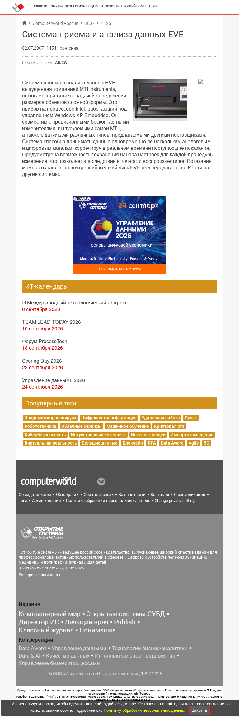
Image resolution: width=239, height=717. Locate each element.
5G (206, 443)
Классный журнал (46, 630)
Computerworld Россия (55, 23)
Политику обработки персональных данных (145, 710)
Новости (40, 6)
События (56, 6)
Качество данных (67, 656)
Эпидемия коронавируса (50, 417)
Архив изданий (46, 500)
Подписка (95, 6)
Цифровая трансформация (109, 417)
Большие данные (100, 443)
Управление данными (79, 648)
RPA (152, 443)
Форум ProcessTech (44, 341)
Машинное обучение (127, 426)
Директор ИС (39, 622)
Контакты (160, 494)
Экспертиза (75, 6)
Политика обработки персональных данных (108, 500)
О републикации (189, 494)
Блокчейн (133, 443)
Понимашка (97, 630)
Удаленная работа (161, 417)
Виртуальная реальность (51, 443)
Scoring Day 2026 (42, 360)
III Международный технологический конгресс (75, 302)
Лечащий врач (86, 622)
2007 (90, 23)
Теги (23, 500)
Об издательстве (35, 494)
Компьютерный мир (50, 614)
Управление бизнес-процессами (59, 663)
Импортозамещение (192, 434)
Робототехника (40, 426)
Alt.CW (61, 62)
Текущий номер (134, 6)
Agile (194, 443)
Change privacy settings (176, 500)
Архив (153, 6)
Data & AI (29, 656)
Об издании (67, 494)
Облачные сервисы (81, 426)
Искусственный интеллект (98, 434)
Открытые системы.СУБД (125, 614)
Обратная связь (99, 494)
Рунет (191, 417)
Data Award (172, 443)
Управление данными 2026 (53, 380)
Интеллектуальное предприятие (135, 656)
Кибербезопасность (45, 434)
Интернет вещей (148, 434)
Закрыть (199, 710)
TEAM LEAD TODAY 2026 (51, 321)
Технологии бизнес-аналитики (150, 648)
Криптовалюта (169, 426)
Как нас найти (132, 494)
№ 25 (106, 23)
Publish (125, 622)
